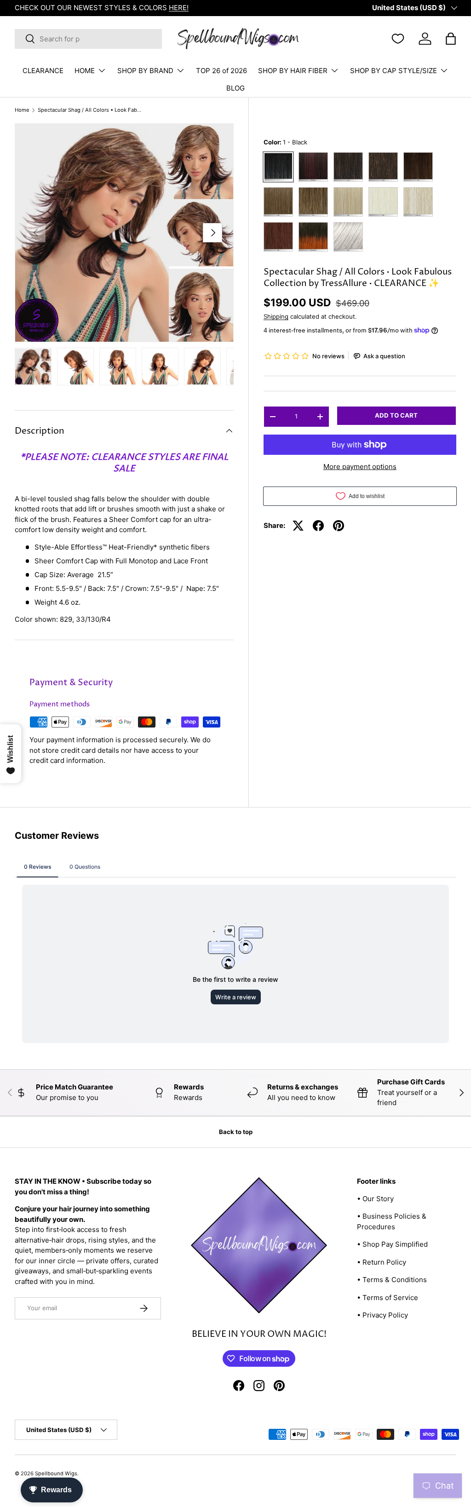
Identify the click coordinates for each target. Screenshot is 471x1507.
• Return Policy (381, 1262)
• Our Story (375, 1198)
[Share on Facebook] (318, 526)
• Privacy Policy (382, 1315)
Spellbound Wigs (56, 1473)
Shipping (276, 316)
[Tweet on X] (298, 526)
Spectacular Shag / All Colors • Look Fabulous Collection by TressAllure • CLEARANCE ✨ (89, 110)
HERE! (179, 7)
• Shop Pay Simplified (392, 1244)
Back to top (236, 1131)
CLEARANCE (43, 70)
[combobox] (88, 39)
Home (22, 110)
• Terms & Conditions (392, 1279)
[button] (451, 39)
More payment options (359, 466)
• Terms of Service (387, 1297)
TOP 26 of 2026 (221, 70)
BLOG (235, 88)
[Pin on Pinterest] (338, 526)
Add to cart (396, 415)
